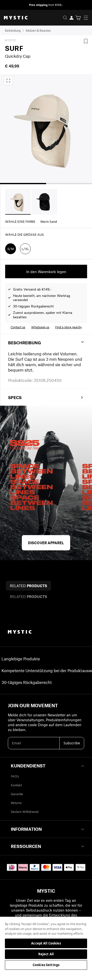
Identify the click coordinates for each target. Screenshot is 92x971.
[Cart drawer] (78, 18)
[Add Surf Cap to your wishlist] (85, 41)
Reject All (46, 954)
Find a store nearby (68, 327)
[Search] (65, 18)
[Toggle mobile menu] (87, 18)
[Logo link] (13, 18)
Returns (16, 803)
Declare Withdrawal (25, 812)
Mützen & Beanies (38, 30)
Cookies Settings (46, 965)
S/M (10, 249)
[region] (46, 943)
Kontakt (16, 785)
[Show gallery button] (8, 80)
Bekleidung (13, 30)
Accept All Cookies (46, 943)
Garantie (17, 794)
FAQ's (15, 776)
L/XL (25, 249)
